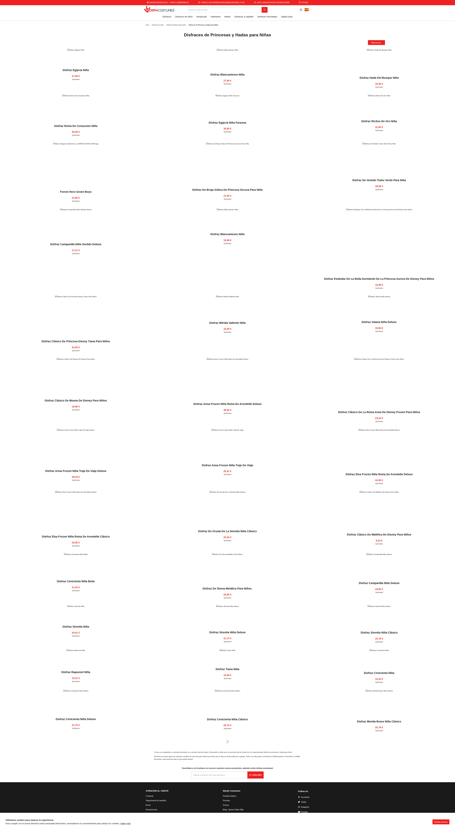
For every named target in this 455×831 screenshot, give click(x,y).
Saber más (125, 823)
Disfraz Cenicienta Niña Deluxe (76, 719)
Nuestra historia (229, 796)
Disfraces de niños (158, 25)
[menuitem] (167, 16)
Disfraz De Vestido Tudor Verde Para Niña (379, 180)
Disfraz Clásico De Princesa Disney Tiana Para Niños (76, 341)
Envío (148, 805)
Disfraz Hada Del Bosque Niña (379, 77)
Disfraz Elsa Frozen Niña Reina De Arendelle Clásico (76, 536)
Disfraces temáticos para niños (176, 25)
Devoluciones (151, 810)
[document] (227, 821)
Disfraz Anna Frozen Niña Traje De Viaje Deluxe (75, 471)
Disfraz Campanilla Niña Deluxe (379, 583)
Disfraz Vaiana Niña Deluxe (379, 322)
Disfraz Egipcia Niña (76, 70)
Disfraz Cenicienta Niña (379, 672)
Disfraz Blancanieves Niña (227, 74)
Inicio (148, 25)
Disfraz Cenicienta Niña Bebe (76, 581)
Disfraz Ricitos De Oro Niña (379, 121)
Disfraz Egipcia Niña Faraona (227, 122)
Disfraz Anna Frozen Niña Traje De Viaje (227, 465)
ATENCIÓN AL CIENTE (157, 791)
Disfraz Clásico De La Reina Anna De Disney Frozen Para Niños (379, 412)
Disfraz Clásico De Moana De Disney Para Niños (76, 400)
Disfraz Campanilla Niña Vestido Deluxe (75, 244)
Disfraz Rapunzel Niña (75, 672)
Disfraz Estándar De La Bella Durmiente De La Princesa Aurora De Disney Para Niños (379, 278)
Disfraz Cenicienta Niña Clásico (227, 719)
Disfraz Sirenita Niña (76, 626)
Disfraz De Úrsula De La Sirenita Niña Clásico (227, 531)
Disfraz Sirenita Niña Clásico (379, 632)
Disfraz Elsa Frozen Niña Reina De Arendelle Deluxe (379, 474)
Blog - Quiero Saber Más (233, 810)
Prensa (226, 805)
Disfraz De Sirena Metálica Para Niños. (227, 588)
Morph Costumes (231, 791)
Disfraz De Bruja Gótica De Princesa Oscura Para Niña (227, 189)
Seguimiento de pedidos (156, 801)
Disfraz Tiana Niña (227, 669)
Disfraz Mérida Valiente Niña (227, 322)
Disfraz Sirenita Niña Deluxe (227, 632)
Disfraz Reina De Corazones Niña (75, 126)
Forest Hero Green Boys (76, 191)
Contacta (149, 796)
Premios (226, 801)
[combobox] (225, 10)
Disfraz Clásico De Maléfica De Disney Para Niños (379, 534)
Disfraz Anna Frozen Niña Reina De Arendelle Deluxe (227, 403)
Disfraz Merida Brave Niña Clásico (379, 721)
